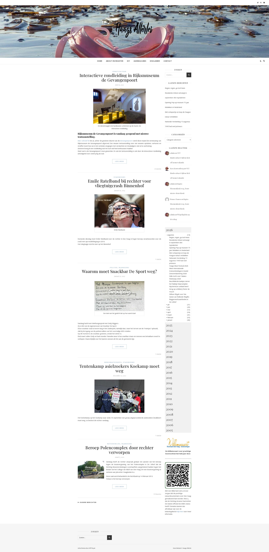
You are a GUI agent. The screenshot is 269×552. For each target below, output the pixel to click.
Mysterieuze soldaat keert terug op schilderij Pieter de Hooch (179, 289)
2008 (169, 414)
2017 (169, 367)
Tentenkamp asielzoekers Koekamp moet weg (119, 368)
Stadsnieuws (119, 177)
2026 (169, 230)
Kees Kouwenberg (177, 169)
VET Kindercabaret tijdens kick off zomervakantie (180, 158)
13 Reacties (157, 494)
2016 (169, 372)
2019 (169, 357)
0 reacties (158, 169)
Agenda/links (140, 61)
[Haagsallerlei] (134, 29)
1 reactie (158, 259)
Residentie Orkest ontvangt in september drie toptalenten (179, 242)
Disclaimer (155, 61)
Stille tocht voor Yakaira (177, 276)
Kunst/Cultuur (119, 71)
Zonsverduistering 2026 (178, 273)
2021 (169, 346)
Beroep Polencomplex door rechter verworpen (119, 450)
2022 (169, 341)
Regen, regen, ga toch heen (175, 88)
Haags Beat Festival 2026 (178, 266)
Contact (168, 61)
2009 (169, 409)
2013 (169, 388)
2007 (169, 420)
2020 (169, 351)
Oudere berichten (87, 502)
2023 (169, 336)
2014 (169, 383)
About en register (114, 61)
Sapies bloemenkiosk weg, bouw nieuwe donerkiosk (179, 188)
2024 (169, 330)
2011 (169, 399)
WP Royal (92, 548)
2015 (169, 378)
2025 (169, 325)
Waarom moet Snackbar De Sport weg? (119, 271)
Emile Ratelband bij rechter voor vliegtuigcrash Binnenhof (119, 183)
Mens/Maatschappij (113, 362)
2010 (169, 404)
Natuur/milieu (113, 444)
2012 (169, 393)
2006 (169, 425)
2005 (169, 430)
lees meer (119, 161)
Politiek (113, 267)
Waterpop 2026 (175, 279)
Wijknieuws (124, 267)
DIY (128, 61)
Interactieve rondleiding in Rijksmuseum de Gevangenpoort (119, 77)
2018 (169, 362)
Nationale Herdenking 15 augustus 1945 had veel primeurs (178, 260)
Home (99, 61)
